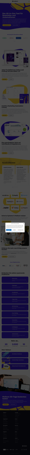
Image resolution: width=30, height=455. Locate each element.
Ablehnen (14, 229)
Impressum (20, 231)
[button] (23, 223)
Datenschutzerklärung (11, 231)
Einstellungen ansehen (20, 229)
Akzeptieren (8, 229)
